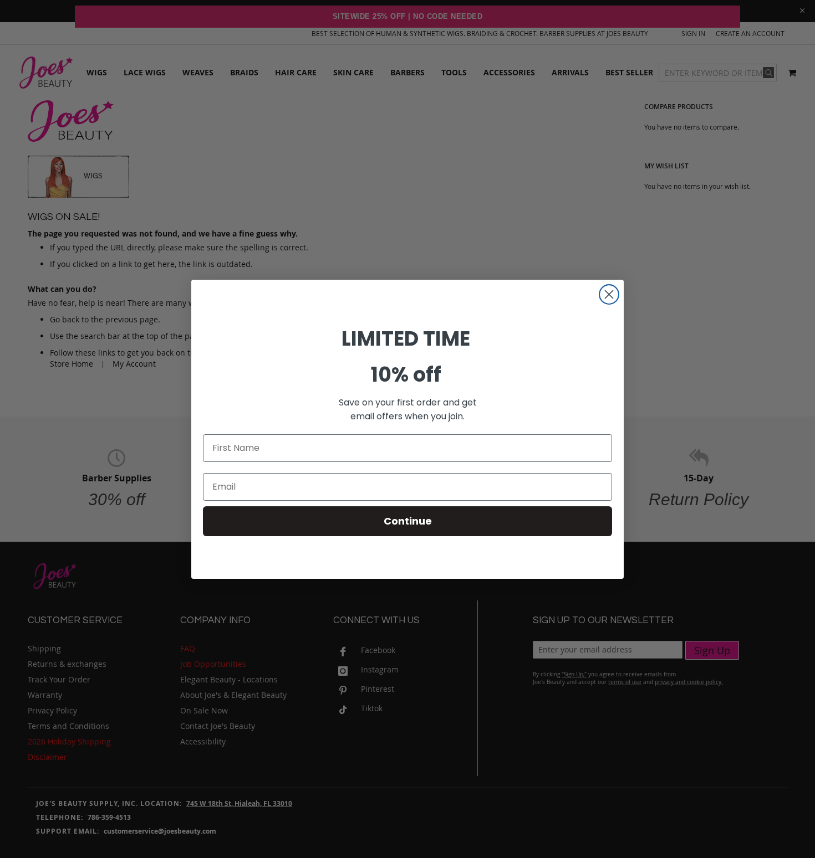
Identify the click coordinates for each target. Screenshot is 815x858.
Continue (408, 521)
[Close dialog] (609, 294)
